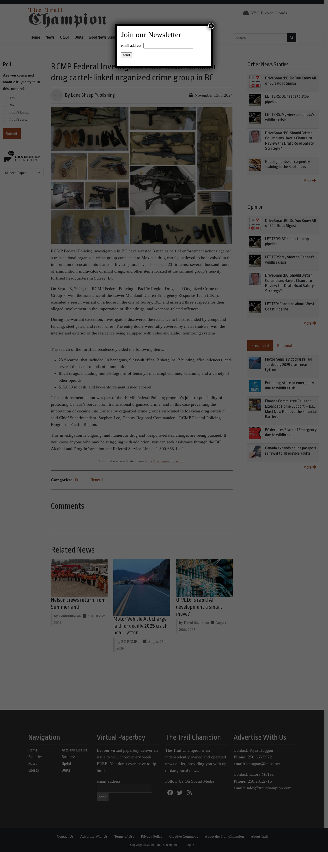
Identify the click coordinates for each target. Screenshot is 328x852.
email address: (131, 45)
